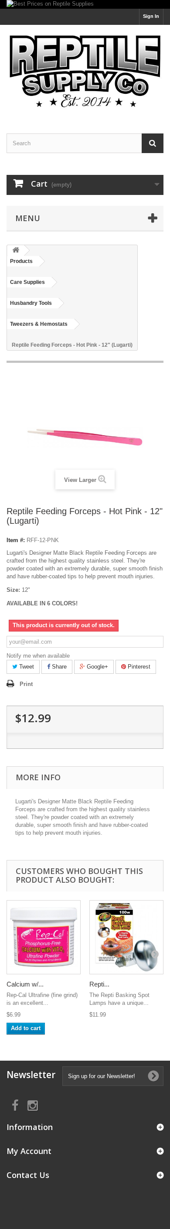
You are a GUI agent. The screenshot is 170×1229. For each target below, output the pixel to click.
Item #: (16, 540)
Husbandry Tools (31, 303)
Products (21, 261)
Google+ (96, 666)
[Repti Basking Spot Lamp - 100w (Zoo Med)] (126, 937)
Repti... (99, 984)
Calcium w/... (25, 984)
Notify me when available (38, 655)
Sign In (151, 16)
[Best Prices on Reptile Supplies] (85, 4)
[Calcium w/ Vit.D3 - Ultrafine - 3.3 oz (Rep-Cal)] (44, 937)
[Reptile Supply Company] (85, 71)
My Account (29, 1151)
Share (58, 666)
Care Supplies (27, 282)
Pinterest (138, 666)
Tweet (25, 666)
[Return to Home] (15, 250)
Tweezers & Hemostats (39, 324)
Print (26, 684)
